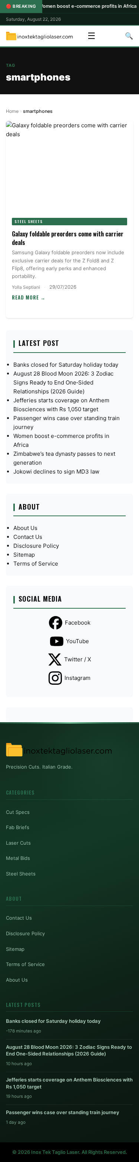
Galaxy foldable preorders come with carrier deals (67, 237)
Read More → (29, 297)
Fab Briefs (17, 827)
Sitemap (24, 554)
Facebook (77, 622)
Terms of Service (35, 563)
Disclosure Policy (36, 545)
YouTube (77, 641)
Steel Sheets (28, 221)
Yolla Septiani (26, 287)
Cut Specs (18, 812)
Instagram (77, 677)
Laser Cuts (18, 843)
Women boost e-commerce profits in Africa (73, 6)
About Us (25, 527)
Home (12, 111)
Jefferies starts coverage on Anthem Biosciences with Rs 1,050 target (69, 1083)
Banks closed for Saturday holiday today (65, 364)
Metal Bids (18, 858)
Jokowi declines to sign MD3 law (56, 471)
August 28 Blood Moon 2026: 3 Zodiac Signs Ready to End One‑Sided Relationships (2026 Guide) (63, 382)
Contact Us (27, 536)
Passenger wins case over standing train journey (62, 1112)
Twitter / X (77, 659)
